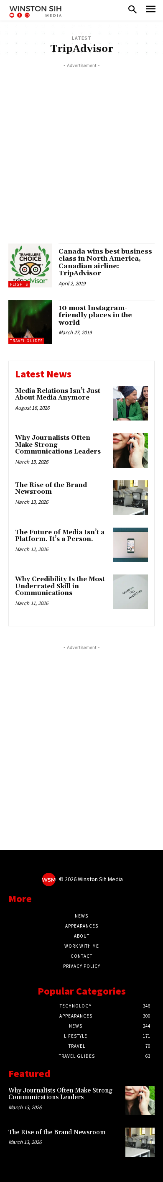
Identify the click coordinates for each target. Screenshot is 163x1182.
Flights (19, 284)
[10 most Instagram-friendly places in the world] (30, 322)
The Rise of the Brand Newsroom (51, 488)
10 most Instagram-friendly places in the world (95, 315)
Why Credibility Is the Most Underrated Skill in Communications (60, 586)
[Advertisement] (81, 151)
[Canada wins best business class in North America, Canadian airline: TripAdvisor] (30, 265)
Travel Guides (26, 341)
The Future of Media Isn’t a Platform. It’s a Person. (59, 536)
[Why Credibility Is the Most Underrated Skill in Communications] (130, 591)
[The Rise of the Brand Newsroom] (130, 497)
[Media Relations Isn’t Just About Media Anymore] (130, 403)
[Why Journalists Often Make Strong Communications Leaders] (130, 450)
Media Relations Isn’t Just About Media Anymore (57, 394)
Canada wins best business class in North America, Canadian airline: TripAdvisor (105, 262)
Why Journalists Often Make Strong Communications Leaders (60, 1094)
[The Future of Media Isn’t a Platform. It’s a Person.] (130, 545)
